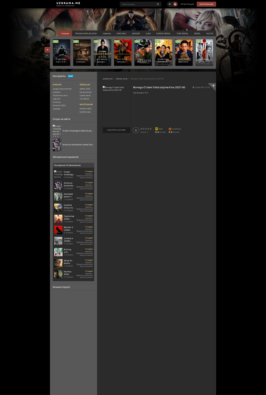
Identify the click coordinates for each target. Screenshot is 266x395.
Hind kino (57, 102)
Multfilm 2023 (85, 108)
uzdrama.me (107, 79)
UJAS (148, 33)
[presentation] (47, 55)
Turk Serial (84, 99)
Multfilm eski (85, 112)
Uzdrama (107, 33)
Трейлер (56, 108)
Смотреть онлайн (116, 130)
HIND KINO (121, 33)
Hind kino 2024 (59, 105)
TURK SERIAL (182, 33)
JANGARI (136, 33)
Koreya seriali (85, 92)
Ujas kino (57, 99)
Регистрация (187, 4)
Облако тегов (121, 79)
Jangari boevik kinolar (62, 89)
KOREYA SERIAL (163, 33)
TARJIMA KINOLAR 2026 (86, 33)
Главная (65, 33)
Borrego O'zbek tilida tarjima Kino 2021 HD (159, 87)
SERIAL (197, 33)
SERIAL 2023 (85, 89)
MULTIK (209, 33)
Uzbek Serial (85, 95)
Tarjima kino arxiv (60, 95)
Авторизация (206, 4)
